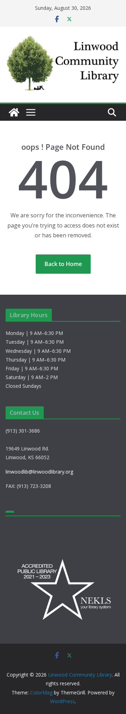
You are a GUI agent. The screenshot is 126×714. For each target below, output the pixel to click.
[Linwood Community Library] (14, 112)
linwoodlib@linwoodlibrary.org (39, 471)
